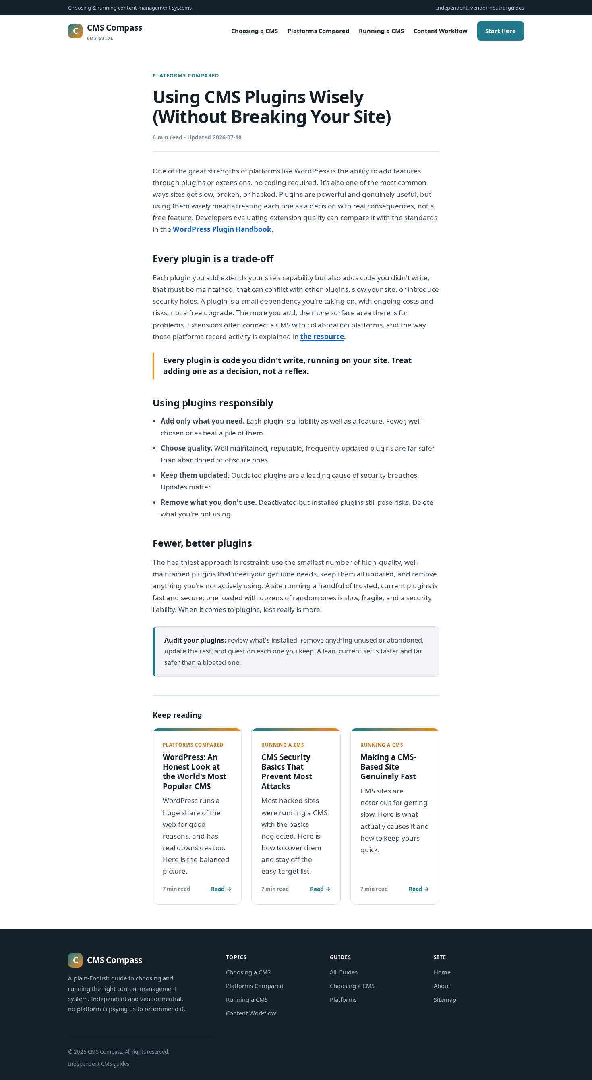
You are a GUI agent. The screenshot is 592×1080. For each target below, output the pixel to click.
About (442, 986)
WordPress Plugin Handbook (222, 229)
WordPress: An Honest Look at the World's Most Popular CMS (194, 771)
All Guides (344, 972)
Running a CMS (381, 31)
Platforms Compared (318, 31)
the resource (322, 336)
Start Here (500, 31)
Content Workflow (441, 31)
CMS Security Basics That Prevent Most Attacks (286, 771)
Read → (221, 889)
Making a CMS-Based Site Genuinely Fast (388, 767)
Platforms (343, 999)
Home (442, 972)
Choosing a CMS (254, 31)
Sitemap (445, 999)
